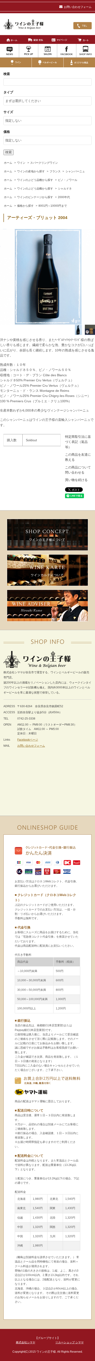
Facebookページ (27, 739)
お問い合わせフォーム (78, 7)
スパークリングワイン (44, 162)
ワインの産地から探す (31, 171)
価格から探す (25, 205)
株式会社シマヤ (25, 1342)
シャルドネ (65, 188)
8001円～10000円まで (53, 205)
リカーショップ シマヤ (69, 1342)
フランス (55, 171)
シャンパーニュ (75, 171)
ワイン (21, 162)
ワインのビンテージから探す (35, 197)
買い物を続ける (76, 480)
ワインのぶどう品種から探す (35, 180)
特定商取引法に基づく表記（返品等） (78, 442)
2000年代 (64, 197)
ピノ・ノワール (67, 180)
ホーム (8, 162)
